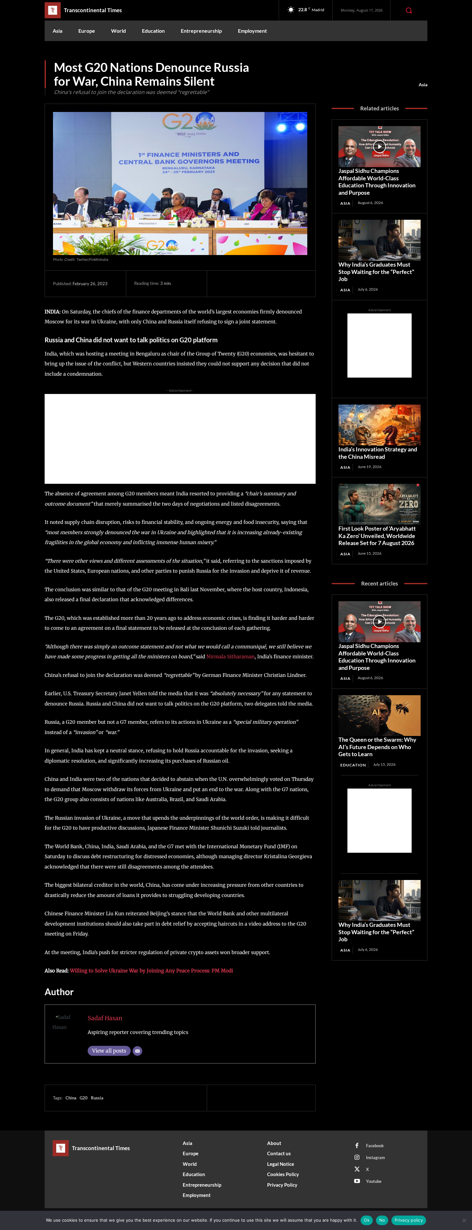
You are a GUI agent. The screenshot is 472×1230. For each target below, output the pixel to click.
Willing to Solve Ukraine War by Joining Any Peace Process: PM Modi (151, 971)
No (382, 1220)
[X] (236, 283)
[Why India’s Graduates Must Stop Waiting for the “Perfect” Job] (379, 240)
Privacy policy (409, 1220)
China (71, 1097)
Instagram (375, 1157)
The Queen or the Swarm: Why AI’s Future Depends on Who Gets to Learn (377, 746)
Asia (423, 84)
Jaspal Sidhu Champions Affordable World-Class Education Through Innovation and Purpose (376, 181)
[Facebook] (221, 283)
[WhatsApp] (265, 283)
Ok (367, 1220)
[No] (464, 1220)
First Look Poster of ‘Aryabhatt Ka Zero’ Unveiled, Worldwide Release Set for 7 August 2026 (377, 535)
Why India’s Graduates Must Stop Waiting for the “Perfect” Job (376, 271)
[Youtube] (357, 1181)
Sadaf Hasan (105, 1018)
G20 (84, 1097)
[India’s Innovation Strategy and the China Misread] (379, 425)
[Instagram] (357, 1158)
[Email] (137, 1051)
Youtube (373, 1181)
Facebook (375, 1145)
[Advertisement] (180, 439)
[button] (408, 10)
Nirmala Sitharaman (230, 656)
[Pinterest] (251, 283)
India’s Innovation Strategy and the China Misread (377, 453)
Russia (97, 1097)
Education (353, 765)
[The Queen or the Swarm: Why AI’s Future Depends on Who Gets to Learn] (379, 715)
